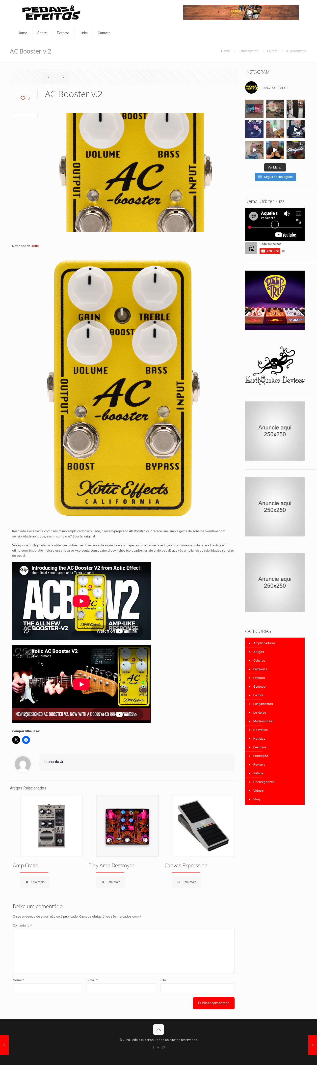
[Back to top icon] (158, 1029)
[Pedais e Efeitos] (51, 13)
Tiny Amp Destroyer (111, 865)
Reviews (259, 764)
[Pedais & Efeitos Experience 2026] (296, 129)
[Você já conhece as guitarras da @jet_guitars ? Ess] (275, 129)
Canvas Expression (186, 865)
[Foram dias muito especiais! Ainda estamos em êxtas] (296, 150)
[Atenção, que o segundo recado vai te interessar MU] (275, 150)
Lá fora (272, 51)
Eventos (259, 678)
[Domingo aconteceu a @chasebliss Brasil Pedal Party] (296, 109)
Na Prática (260, 730)
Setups (258, 773)
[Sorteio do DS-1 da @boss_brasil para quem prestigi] (254, 150)
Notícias (259, 738)
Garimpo (259, 686)
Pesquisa (259, 747)
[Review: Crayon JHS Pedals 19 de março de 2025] (312, 1045)
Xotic (35, 246)
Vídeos (258, 790)
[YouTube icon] (158, 1047)
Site (163, 980)
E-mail (92, 980)
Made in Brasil (263, 721)
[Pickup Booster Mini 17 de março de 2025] (4, 1045)
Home (225, 51)
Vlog (256, 799)
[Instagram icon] (164, 1047)
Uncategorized (264, 782)
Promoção (260, 756)
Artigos (258, 652)
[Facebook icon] (153, 1047)
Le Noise (259, 712)
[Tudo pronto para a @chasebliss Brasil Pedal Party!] (254, 129)
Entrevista (260, 669)
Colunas (259, 660)
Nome (18, 980)
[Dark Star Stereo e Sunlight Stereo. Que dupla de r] (254, 109)
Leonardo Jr (53, 762)
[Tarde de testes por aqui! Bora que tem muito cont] (275, 109)
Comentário (22, 925)
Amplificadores (264, 643)
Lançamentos (248, 51)
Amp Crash (25, 865)
